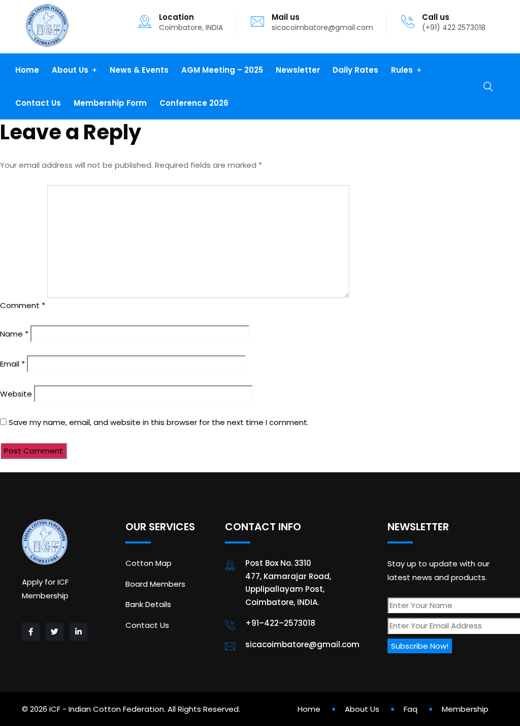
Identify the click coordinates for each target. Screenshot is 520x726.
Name (14, 333)
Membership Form (110, 103)
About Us (70, 70)
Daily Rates (355, 70)
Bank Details (148, 604)
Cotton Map (148, 563)
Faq (410, 709)
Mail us (286, 17)
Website (16, 393)
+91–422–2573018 (280, 623)
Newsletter (298, 70)
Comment (22, 305)
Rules (402, 70)
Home (27, 70)
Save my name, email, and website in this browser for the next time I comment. (159, 422)
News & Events (139, 70)
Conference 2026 (194, 103)
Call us (435, 17)
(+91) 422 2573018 (453, 27)
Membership (465, 709)
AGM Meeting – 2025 (222, 70)
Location (176, 17)
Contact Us (38, 103)
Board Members (155, 584)
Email (12, 363)
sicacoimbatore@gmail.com (322, 27)
